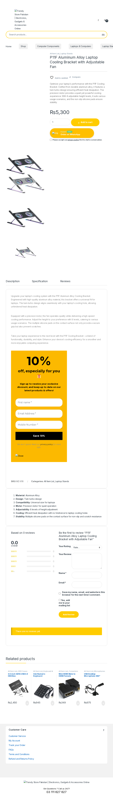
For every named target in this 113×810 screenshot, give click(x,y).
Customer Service (17, 736)
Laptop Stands (66, 53)
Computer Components (48, 46)
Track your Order (17, 745)
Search (103, 34)
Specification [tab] (40, 281)
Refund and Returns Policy (21, 759)
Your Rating (64, 546)
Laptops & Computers (81, 46)
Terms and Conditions (19, 754)
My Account (14, 740)
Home (8, 46)
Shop (23, 46)
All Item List (54, 53)
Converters (73, 671)
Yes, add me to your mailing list (64, 603)
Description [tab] (12, 281)
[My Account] (99, 20)
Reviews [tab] (65, 281)
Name (62, 573)
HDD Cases (22, 671)
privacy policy (73, 140)
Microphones (99, 671)
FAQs (11, 749)
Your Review (65, 554)
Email (62, 582)
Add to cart (86, 122)
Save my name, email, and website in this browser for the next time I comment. (83, 593)
